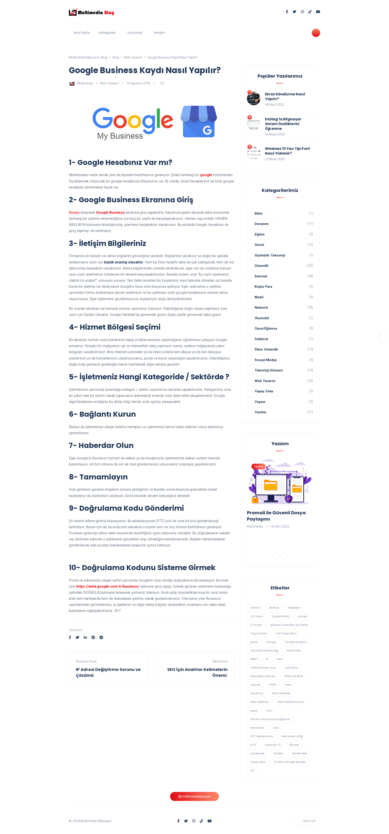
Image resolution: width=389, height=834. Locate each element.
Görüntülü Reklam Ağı (264, 650)
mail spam (291, 667)
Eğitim (260, 234)
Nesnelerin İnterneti (262, 676)
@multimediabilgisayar (194, 796)
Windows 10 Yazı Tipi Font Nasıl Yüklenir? (287, 151)
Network (261, 308)
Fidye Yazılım (258, 633)
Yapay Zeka (264, 391)
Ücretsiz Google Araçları (290, 762)
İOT (252, 770)
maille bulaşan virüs (263, 667)
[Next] (283, 556)
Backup (274, 607)
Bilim (258, 213)
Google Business (110, 212)
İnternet (261, 276)
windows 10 (272, 744)
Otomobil (262, 318)
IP (267, 659)
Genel (259, 245)
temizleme (257, 727)
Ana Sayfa (82, 32)
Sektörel (261, 339)
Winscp (294, 744)
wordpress (257, 753)
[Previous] (276, 556)
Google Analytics (296, 642)
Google (271, 642)
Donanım (262, 224)
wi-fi (253, 744)
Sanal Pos (256, 693)
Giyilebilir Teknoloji (270, 255)
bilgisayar (294, 607)
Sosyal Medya (266, 360)
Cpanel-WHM (280, 616)
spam (254, 710)
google (206, 175)
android (255, 607)
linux (280, 659)
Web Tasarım (109, 83)
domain (303, 616)
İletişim (159, 32)
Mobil (259, 297)
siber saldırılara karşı (290, 702)
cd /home (256, 616)
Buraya (74, 212)
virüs (276, 727)
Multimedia (85, 83)
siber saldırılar (259, 702)
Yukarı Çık (309, 821)
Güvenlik (261, 266)
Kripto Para (263, 287)
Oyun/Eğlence (266, 328)
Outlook (255, 684)
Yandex (278, 753)
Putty (288, 684)
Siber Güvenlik (266, 349)
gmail (254, 642)
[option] (280, 494)
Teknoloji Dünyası (269, 370)
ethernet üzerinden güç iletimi (289, 625)
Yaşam (260, 402)
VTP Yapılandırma (261, 736)
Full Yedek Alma (286, 633)
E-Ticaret (256, 625)
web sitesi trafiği (292, 736)
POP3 (272, 684)
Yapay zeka (257, 762)
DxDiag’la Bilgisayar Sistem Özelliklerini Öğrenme (283, 124)
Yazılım (260, 412)
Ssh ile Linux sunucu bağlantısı (270, 719)
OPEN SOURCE (293, 676)
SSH (269, 710)
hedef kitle (294, 650)
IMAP (253, 659)
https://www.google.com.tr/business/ (107, 586)
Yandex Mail (299, 753)
